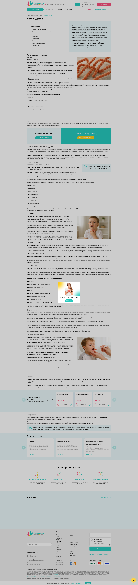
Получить (69, 300)
